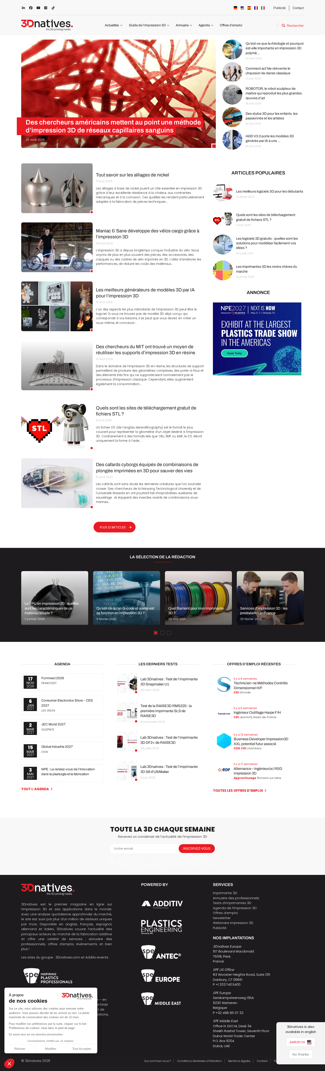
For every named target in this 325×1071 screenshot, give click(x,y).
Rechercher (295, 25)
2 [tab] (162, 633)
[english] (242, 8)
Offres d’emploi (231, 25)
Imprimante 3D (225, 893)
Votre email (123, 848)
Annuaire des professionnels (236, 898)
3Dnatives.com (67, 957)
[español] (249, 8)
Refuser (19, 1048)
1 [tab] (156, 633)
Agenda (204, 25)
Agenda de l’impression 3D (235, 908)
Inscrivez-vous (196, 848)
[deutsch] (235, 8)
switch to (298, 1042)
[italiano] (263, 8)
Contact (298, 8)
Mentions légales (239, 1061)
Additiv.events (96, 957)
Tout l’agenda (35, 789)
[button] (9, 1063)
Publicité (279, 8)
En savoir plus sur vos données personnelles (36, 1034)
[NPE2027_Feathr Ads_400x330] (257, 374)
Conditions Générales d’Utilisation (199, 1061)
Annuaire (182, 25)
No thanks (300, 1054)
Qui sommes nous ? (157, 1061)
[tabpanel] (55, 598)
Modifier (50, 1048)
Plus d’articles (113, 527)
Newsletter (222, 918)
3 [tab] (169, 633)
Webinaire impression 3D (233, 922)
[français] (256, 8)
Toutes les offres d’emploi (238, 790)
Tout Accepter (81, 1048)
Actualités (112, 25)
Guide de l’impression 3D (147, 25)
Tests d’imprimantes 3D (232, 903)
